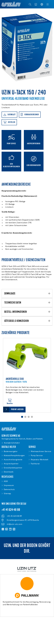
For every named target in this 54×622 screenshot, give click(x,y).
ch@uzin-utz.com (14, 524)
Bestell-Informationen (15, 312)
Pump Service (37, 456)
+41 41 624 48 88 (11, 510)
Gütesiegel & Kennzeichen (16, 321)
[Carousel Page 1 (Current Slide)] (22, 417)
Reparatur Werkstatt (39, 460)
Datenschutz (9, 489)
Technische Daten (12, 302)
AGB (6, 481)
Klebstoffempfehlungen (14, 456)
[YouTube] (10, 529)
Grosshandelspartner (13, 468)
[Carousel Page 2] (25, 417)
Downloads (9, 293)
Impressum (9, 485)
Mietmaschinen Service (41, 451)
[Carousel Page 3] (29, 417)
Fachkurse (35, 464)
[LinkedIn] (6, 529)
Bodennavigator (11, 451)
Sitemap (7, 494)
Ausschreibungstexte (13, 460)
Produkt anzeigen (17, 409)
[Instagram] (3, 529)
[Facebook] (14, 529)
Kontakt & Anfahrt (12, 443)
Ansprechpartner (11, 464)
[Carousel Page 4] (32, 417)
